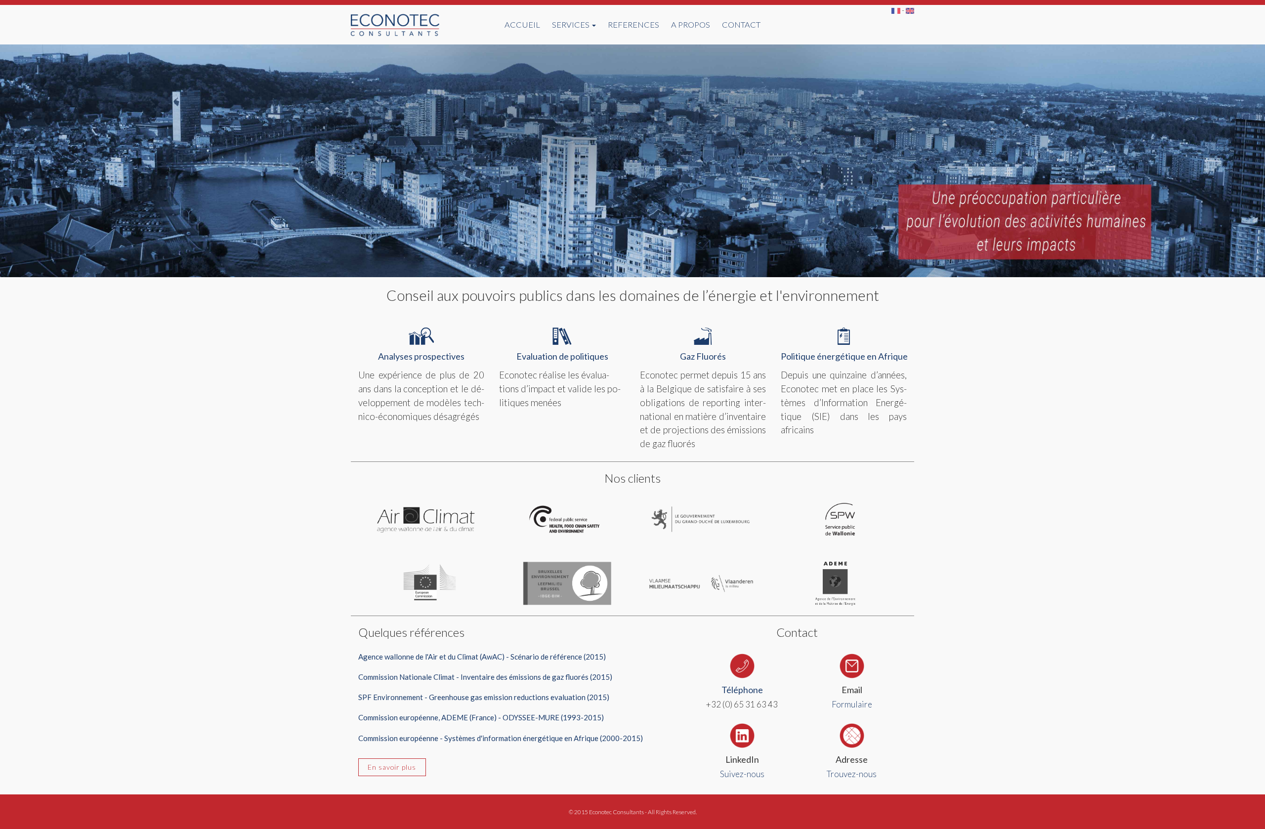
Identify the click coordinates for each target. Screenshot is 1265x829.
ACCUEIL (522, 25)
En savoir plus (392, 767)
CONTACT (741, 25)
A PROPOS (690, 25)
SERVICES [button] (571, 25)
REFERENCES (633, 25)
